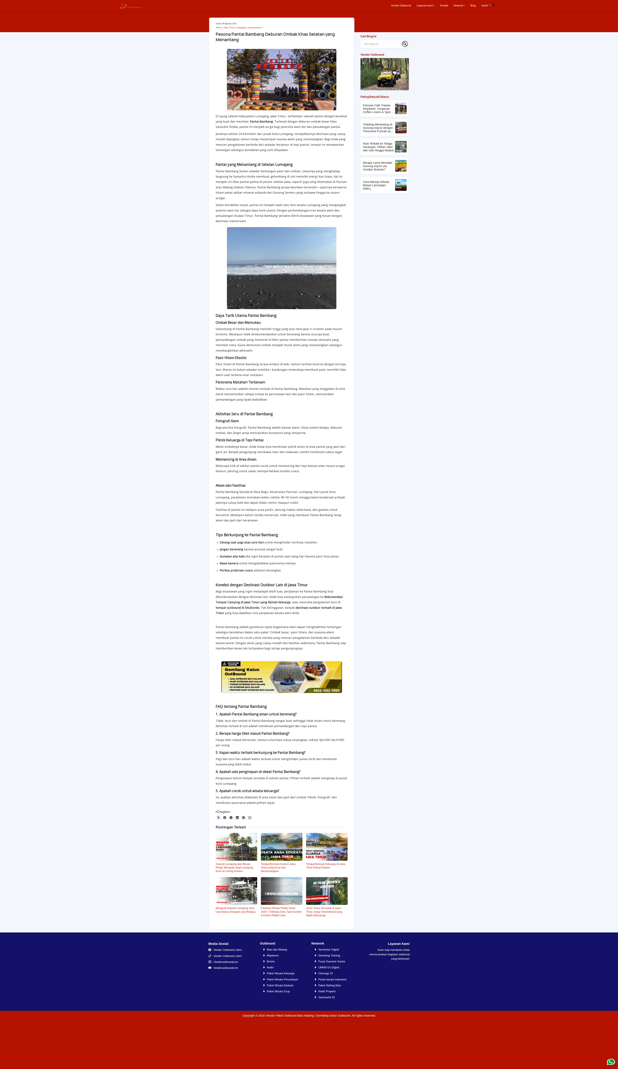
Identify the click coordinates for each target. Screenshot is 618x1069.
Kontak (444, 5)
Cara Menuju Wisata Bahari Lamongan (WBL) (376, 185)
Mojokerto (273, 955)
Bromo (271, 961)
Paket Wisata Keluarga (280, 973)
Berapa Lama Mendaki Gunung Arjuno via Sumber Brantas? (377, 166)
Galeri (484, 5)
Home (218, 27)
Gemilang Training (329, 955)
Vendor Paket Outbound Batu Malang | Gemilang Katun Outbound (308, 1015)
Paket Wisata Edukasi (280, 985)
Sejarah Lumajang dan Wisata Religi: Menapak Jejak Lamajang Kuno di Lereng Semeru (234, 868)
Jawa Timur (229, 27)
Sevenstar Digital (328, 949)
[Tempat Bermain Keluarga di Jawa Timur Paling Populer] (327, 847)
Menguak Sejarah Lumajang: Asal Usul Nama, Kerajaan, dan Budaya (235, 910)
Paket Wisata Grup (278, 991)
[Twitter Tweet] (218, 818)
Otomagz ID (325, 973)
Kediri (270, 967)
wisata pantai (254, 27)
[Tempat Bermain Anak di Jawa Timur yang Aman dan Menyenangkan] (281, 847)
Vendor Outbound (401, 5)
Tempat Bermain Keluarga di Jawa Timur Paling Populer (325, 866)
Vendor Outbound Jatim (228, 949)
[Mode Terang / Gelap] (491, 5)
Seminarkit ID (326, 997)
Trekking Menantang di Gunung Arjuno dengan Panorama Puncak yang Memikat (378, 128)
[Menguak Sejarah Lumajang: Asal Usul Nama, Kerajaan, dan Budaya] (236, 891)
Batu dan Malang (277, 949)
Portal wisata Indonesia (332, 979)
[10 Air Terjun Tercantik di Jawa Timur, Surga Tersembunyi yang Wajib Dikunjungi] (327, 891)
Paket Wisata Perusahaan (282, 979)
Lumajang (241, 27)
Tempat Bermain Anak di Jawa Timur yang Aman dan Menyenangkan (278, 868)
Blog (473, 5)
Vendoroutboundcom (226, 961)
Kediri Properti (327, 991)
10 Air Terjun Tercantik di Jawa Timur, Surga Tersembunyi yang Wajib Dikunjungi (324, 912)
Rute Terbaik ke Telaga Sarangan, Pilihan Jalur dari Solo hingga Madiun (378, 147)
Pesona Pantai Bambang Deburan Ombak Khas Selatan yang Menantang (275, 36)
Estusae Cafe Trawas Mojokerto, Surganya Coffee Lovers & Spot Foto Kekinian (376, 109)
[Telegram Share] (231, 818)
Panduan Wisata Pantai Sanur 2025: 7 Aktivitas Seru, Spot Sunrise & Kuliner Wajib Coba (281, 912)
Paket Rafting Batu (329, 985)
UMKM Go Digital (328, 967)
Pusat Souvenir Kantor (331, 961)
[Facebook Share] (225, 818)
